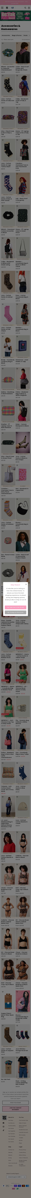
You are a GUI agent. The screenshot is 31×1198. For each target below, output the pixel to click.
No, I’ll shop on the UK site (15, 612)
